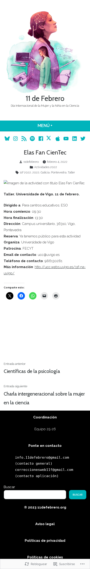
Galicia (45, 172)
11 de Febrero (45, 98)
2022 (35, 172)
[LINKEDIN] (74, 138)
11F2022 (25, 172)
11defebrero (31, 161)
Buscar (9, 487)
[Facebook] (40, 138)
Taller (71, 172)
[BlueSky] (7, 138)
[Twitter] (82, 138)
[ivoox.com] (49, 138)
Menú (57, 125)
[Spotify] (32, 138)
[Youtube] (66, 138)
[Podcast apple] (58, 138)
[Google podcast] (24, 138)
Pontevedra (58, 172)
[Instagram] (15, 138)
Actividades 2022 (45, 167)
